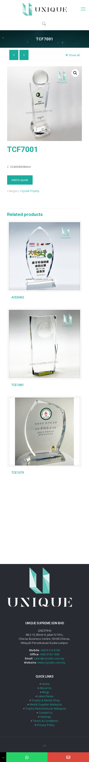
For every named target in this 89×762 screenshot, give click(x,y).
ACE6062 (17, 297)
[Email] (68, 757)
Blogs (45, 692)
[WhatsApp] (27, 757)
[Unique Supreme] (44, 8)
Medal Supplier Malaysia (45, 704)
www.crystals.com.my (51, 662)
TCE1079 (17, 472)
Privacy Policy (45, 725)
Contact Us (46, 712)
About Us (46, 688)
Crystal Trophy (29, 191)
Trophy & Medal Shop (46, 700)
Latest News (46, 696)
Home (45, 684)
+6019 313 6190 (50, 650)
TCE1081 (17, 385)
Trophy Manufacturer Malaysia (45, 708)
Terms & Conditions (45, 721)
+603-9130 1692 (49, 654)
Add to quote (19, 180)
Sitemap (45, 717)
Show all (74, 55)
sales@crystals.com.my (49, 658)
